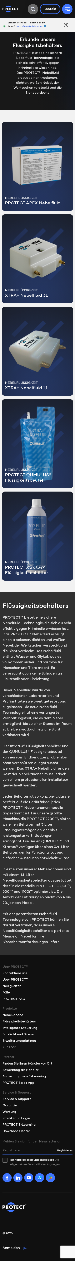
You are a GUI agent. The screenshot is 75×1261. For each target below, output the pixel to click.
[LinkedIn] (17, 1177)
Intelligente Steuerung (19, 1028)
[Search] (33, 9)
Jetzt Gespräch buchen (30, 26)
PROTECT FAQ (13, 999)
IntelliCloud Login (16, 1118)
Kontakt (50, 9)
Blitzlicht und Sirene (18, 1034)
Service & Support (16, 1099)
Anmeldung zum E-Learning (24, 1076)
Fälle (6, 992)
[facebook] (7, 1177)
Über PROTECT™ (15, 979)
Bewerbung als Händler (20, 1070)
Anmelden (11, 1248)
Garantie (9, 1105)
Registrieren (64, 1150)
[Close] (65, 25)
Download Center (16, 1131)
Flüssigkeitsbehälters (19, 1021)
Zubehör (9, 1047)
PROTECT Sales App (18, 1083)
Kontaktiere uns (14, 973)
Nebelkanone (12, 1015)
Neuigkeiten (11, 986)
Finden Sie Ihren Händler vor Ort (27, 1063)
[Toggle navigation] (67, 9)
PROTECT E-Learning (19, 1125)
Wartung (9, 1112)
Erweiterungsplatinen (19, 1041)
